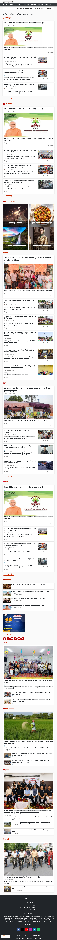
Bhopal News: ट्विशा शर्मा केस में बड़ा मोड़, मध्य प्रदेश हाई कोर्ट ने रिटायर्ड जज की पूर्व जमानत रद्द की (31, 592)
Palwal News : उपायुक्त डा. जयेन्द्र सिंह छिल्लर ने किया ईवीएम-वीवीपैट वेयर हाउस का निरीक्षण (31, 831)
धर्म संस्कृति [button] (33, 4)
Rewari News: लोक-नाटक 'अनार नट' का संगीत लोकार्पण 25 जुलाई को (28, 584)
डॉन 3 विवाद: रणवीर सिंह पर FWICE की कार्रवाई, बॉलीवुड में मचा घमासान (28, 599)
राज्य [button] (28, 4)
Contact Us (27, 935)
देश (15, 4)
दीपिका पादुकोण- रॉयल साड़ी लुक (42, 246)
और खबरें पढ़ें (9, 98)
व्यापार (50, 4)
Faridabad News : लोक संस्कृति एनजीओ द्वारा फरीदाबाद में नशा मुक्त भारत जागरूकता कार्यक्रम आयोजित (19, 71)
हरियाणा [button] (24, 4)
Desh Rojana (38, 938)
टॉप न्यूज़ (11, 4)
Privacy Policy (36, 935)
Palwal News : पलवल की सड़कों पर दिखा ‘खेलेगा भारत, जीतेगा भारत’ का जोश (27, 877)
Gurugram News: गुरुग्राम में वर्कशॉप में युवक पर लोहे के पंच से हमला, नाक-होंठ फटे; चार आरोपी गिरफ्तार (19, 85)
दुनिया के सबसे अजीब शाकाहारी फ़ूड (42, 223)
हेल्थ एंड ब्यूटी (44, 4)
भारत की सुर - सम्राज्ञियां (15, 223)
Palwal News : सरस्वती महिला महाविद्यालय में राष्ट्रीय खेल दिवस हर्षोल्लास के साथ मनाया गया (32, 888)
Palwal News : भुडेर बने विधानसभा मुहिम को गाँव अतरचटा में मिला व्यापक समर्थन (31, 823)
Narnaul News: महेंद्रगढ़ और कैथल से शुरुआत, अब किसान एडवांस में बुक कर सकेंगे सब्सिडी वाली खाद (28, 743)
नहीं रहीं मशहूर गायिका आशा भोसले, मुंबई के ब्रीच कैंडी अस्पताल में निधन (27, 606)
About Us (19, 935)
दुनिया (19, 4)
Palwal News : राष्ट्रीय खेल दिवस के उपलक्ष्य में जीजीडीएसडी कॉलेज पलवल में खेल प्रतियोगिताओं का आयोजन (20, 367)
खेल (39, 4)
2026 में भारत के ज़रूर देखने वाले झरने (15, 246)
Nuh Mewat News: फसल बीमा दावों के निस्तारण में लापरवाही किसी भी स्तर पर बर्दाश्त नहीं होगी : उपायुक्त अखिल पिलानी (32, 754)
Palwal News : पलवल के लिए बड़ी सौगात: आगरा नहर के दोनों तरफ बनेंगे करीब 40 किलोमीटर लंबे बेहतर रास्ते (31, 700)
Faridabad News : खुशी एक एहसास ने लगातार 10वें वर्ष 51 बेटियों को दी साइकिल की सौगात (28, 682)
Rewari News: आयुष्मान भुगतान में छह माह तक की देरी (24, 23)
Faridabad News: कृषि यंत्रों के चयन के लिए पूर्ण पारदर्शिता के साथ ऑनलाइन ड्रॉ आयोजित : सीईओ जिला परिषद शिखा (30, 761)
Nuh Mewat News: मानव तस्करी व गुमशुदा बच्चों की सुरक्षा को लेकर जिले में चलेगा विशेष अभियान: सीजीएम (19, 446)
